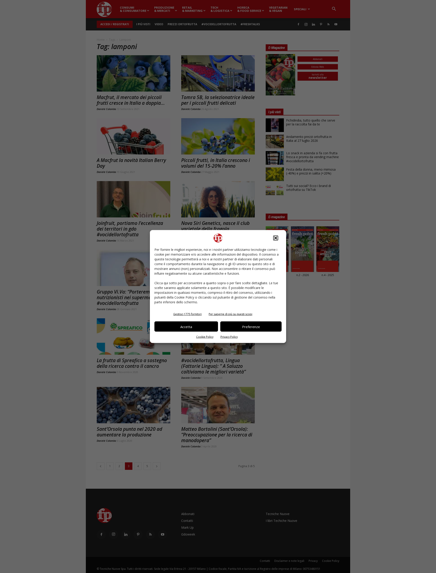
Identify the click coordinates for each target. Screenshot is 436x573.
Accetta (186, 326)
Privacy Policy (229, 337)
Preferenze (251, 326)
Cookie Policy (204, 337)
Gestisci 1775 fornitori (187, 314)
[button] (275, 238)
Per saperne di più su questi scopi (230, 314)
